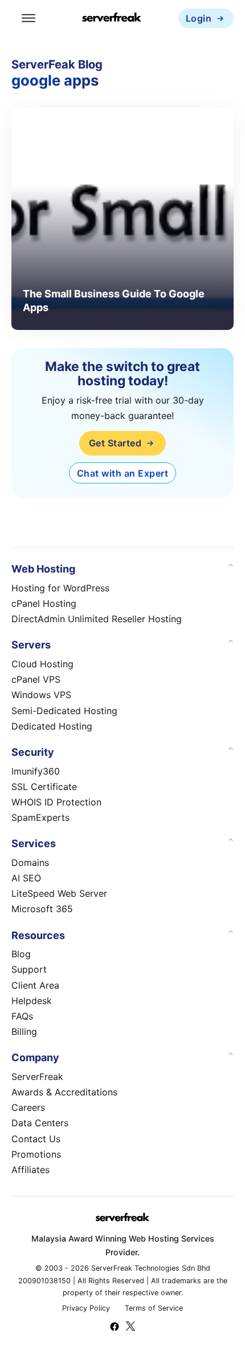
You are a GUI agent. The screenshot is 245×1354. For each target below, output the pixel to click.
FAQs (22, 1016)
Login (199, 18)
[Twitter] (130, 1328)
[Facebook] (114, 1328)
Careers (28, 1107)
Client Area (35, 985)
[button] (122, 568)
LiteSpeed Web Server (59, 893)
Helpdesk (31, 1000)
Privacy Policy (86, 1308)
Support (29, 969)
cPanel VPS (35, 679)
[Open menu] (28, 18)
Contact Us (35, 1139)
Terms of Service (154, 1308)
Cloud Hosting (42, 664)
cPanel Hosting (43, 603)
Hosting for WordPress (60, 588)
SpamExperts (40, 817)
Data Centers (39, 1123)
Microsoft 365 (42, 908)
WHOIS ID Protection (56, 802)
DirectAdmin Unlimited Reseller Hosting (96, 618)
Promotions (36, 1154)
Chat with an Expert (123, 473)
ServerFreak (37, 1076)
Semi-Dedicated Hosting (64, 710)
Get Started (115, 443)
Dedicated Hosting (51, 726)
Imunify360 (35, 771)
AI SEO (26, 878)
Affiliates (30, 1169)
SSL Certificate (44, 786)
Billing (24, 1031)
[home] (111, 18)
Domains (30, 862)
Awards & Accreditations (64, 1092)
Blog (21, 954)
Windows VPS (41, 694)
